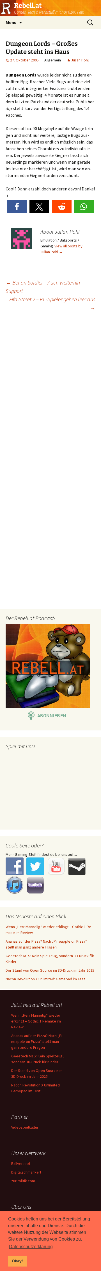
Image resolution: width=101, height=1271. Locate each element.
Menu (11, 22)
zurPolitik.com (23, 1180)
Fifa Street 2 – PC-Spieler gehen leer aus (52, 303)
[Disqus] (50, 387)
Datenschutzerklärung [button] (31, 1246)
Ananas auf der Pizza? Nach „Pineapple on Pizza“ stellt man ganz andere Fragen (37, 1041)
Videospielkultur (24, 1127)
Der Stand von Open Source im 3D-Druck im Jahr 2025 (50, 970)
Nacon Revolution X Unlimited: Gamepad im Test (45, 978)
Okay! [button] (17, 1261)
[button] (17, 206)
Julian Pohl (80, 60)
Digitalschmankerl (26, 1172)
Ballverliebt (20, 1163)
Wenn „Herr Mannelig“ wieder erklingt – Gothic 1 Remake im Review (36, 1021)
